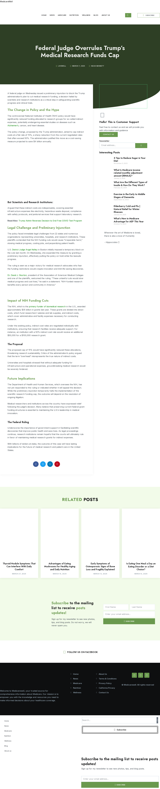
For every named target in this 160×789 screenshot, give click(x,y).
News (52, 15)
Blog (96, 15)
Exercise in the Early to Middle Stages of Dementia (129, 196)
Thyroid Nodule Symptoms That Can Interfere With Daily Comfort (19, 566)
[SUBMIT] (141, 145)
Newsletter (104, 141)
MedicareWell (6, 1)
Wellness (86, 15)
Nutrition (74, 15)
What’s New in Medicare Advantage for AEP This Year (129, 220)
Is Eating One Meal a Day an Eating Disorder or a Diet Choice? (141, 566)
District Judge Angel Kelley (24, 249)
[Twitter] (140, 675)
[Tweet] (119, 242)
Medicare (62, 15)
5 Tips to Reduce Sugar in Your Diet (130, 159)
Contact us (108, 134)
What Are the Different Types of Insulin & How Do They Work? (130, 184)
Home (44, 15)
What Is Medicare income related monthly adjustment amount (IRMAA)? (128, 173)
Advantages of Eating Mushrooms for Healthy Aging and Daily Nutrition (59, 566)
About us (106, 15)
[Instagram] (146, 675)
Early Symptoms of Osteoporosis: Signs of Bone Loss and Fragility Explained (100, 566)
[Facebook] (134, 675)
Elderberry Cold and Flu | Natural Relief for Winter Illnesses (127, 209)
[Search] (157, 720)
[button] (36, 464)
